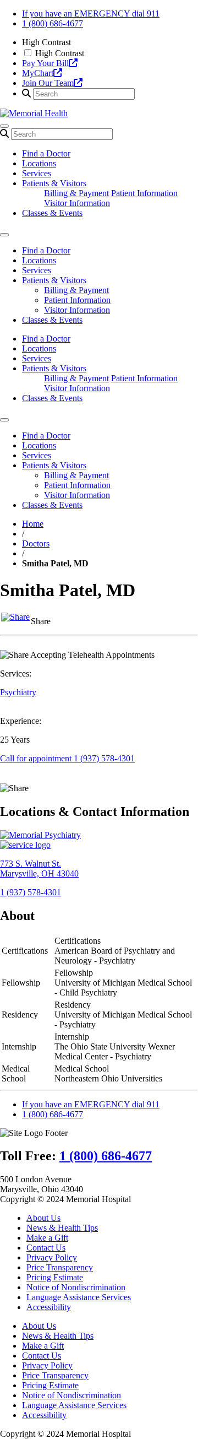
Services (36, 173)
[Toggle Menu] (4, 234)
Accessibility (48, 1307)
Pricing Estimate (54, 1277)
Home (32, 523)
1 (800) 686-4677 (52, 23)
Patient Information (144, 193)
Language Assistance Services (78, 1297)
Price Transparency (59, 1267)
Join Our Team (48, 83)
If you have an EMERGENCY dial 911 (91, 13)
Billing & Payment (76, 193)
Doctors (36, 543)
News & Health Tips (62, 1227)
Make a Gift (47, 1237)
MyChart (37, 73)
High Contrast (59, 53)
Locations (39, 163)
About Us (43, 1217)
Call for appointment (67, 758)
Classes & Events (52, 213)
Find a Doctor (46, 153)
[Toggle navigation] (4, 126)
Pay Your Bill (45, 63)
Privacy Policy (51, 1257)
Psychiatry (18, 692)
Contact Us (45, 1247)
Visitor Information (77, 203)
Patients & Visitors (54, 183)
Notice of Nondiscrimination (75, 1287)
